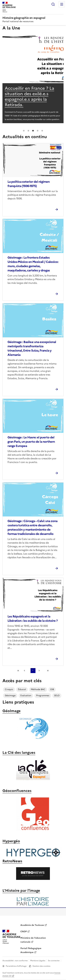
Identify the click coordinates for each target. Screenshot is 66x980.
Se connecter (54, 960)
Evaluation (25, 695)
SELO (57, 695)
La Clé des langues (18, 752)
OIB (52, 689)
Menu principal (62, 4)
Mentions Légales (37, 960)
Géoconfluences (16, 790)
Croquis (9, 689)
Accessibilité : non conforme (15, 960)
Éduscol (22, 689)
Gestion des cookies (41, 966)
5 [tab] (42, 130)
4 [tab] (37, 130)
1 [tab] (23, 130)
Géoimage (10, 695)
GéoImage (11, 711)
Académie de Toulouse (32, 925)
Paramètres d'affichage (16, 966)
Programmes (42, 695)
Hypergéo (11, 841)
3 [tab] (33, 130)
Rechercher (53, 4)
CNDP (23, 931)
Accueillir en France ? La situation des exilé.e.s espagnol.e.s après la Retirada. (29, 96)
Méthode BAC (38, 689)
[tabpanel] (33, 78)
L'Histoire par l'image (21, 890)
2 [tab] (28, 130)
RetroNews (12, 861)
